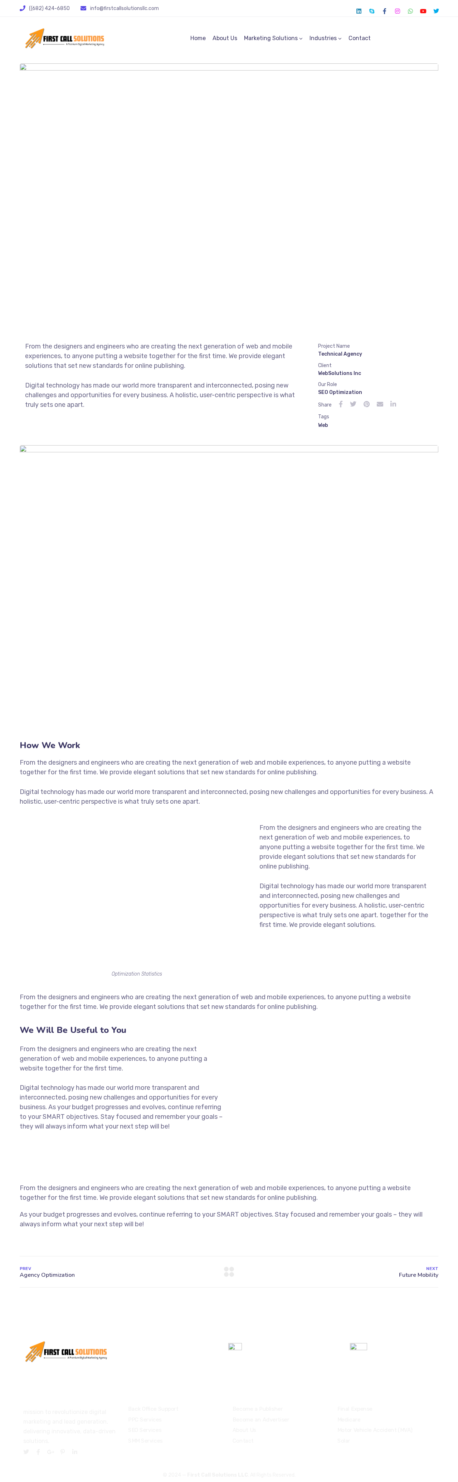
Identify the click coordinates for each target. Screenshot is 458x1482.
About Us (225, 38)
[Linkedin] (359, 11)
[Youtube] (423, 11)
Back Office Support (153, 1408)
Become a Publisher (258, 1408)
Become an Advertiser (261, 1419)
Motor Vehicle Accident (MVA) (375, 1430)
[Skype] (372, 11)
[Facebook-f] (385, 11)
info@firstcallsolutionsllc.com (124, 8)
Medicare (349, 1419)
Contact (360, 38)
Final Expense (354, 1408)
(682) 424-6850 (272, 1348)
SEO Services (144, 1430)
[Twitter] (436, 11)
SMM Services (145, 1440)
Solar (343, 1440)
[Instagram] (397, 11)
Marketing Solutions (271, 38)
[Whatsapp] (410, 11)
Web (323, 425)
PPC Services (145, 1419)
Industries (323, 38)
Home (198, 38)
